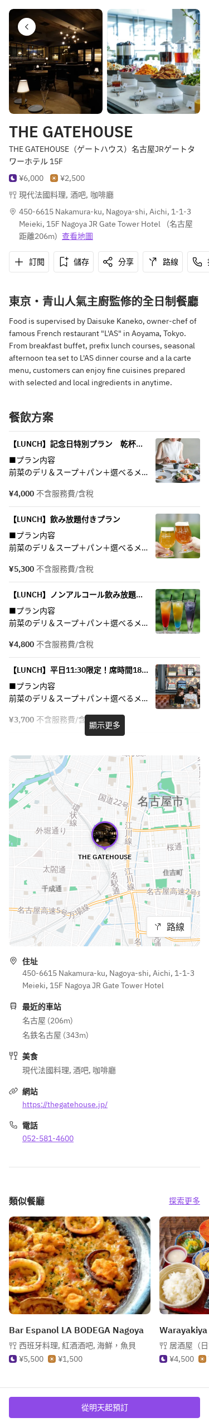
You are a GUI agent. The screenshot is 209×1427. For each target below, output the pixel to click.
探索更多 (184, 1201)
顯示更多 (104, 725)
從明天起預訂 (104, 1407)
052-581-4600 (48, 1138)
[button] (27, 27)
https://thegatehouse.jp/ (65, 1104)
